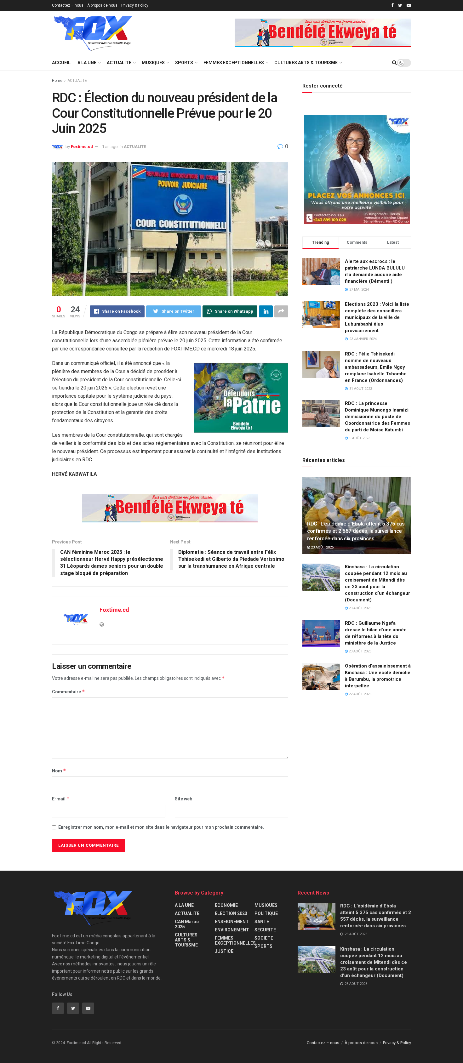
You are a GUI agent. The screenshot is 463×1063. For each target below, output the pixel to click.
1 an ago (110, 146)
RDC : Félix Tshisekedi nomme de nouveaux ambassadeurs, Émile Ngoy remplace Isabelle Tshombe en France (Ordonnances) (376, 367)
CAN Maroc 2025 (187, 924)
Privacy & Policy (134, 5)
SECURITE (265, 929)
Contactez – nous (67, 5)
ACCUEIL (61, 62)
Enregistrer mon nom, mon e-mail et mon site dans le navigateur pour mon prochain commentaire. (161, 827)
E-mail (61, 799)
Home (57, 80)
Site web (183, 798)
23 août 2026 (322, 547)
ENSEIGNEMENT (232, 921)
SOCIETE (263, 938)
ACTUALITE (119, 62)
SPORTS (184, 62)
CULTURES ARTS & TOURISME (306, 62)
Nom (59, 771)
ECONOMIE (226, 905)
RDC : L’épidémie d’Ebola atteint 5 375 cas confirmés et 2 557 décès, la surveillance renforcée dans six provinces (356, 531)
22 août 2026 (359, 694)
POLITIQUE (266, 913)
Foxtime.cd (82, 146)
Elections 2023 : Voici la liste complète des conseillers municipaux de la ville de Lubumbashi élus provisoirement (377, 317)
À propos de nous (102, 5)
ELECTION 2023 (231, 913)
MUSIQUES (153, 62)
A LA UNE (86, 62)
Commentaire (68, 692)
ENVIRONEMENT (232, 929)
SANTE (261, 921)
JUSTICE (224, 951)
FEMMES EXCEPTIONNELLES (233, 62)
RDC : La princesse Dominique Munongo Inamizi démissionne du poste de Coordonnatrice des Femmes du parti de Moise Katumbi (377, 417)
